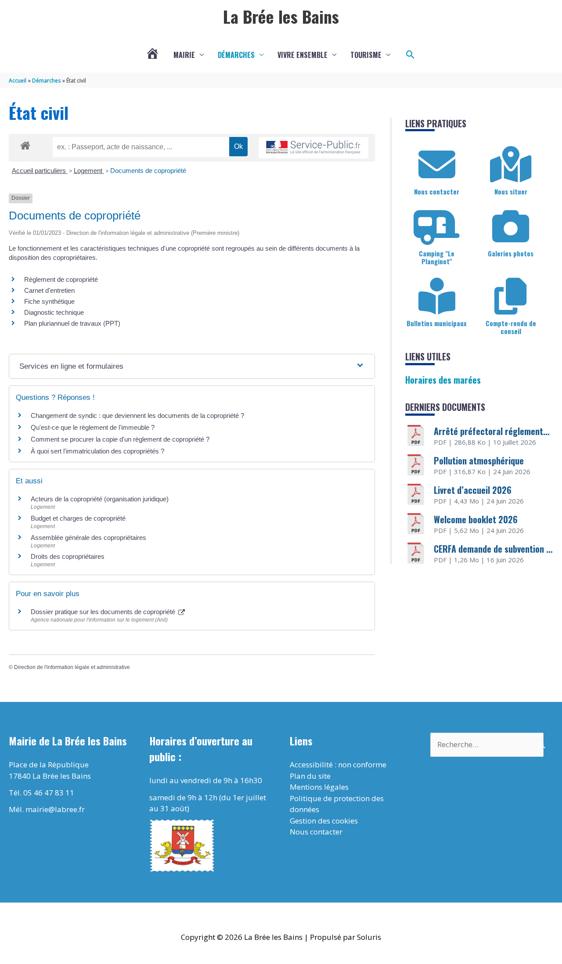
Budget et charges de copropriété (78, 518)
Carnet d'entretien (49, 290)
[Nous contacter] (436, 164)
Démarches (236, 55)
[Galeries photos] (510, 226)
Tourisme (366, 55)
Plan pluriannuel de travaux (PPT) (72, 323)
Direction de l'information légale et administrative (72, 667)
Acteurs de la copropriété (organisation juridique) (100, 499)
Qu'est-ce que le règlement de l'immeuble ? (93, 427)
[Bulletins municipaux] (436, 296)
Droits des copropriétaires (67, 556)
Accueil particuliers (40, 170)
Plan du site (310, 776)
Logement (89, 170)
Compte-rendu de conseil (511, 327)
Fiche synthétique (49, 301)
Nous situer (510, 191)
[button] (410, 55)
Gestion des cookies (324, 821)
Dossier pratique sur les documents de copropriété (104, 611)
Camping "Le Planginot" (436, 257)
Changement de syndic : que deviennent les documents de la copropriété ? (137, 415)
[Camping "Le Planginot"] (436, 226)
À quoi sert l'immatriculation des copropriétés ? (97, 451)
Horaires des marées (443, 379)
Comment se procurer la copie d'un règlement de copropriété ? (120, 439)
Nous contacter (436, 191)
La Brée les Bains (281, 16)
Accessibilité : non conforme (338, 764)
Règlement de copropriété (61, 279)
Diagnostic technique (54, 312)
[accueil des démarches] (25, 144)
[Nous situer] (510, 164)
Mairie (184, 55)
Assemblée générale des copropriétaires (88, 537)
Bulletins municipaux (437, 323)
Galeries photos (510, 253)
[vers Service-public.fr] (313, 147)
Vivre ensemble (302, 55)
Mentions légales (319, 787)
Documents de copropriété (148, 170)
